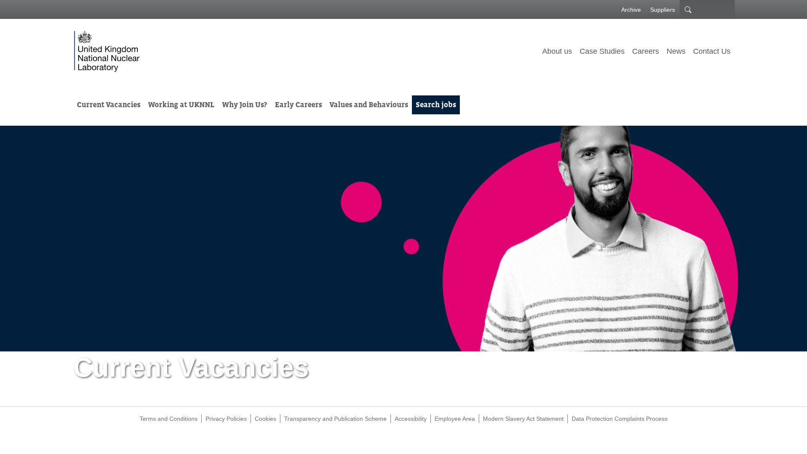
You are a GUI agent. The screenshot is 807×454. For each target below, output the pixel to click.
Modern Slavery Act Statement (523, 418)
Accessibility (411, 418)
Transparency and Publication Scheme (335, 418)
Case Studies (602, 51)
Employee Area (455, 418)
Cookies (265, 418)
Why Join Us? (244, 104)
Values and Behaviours (369, 104)
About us (557, 51)
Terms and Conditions (169, 418)
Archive (631, 9)
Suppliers (662, 9)
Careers (645, 51)
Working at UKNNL (181, 104)
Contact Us (712, 51)
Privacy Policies (226, 418)
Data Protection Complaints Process (619, 418)
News (676, 51)
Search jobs (436, 104)
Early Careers (298, 104)
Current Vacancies (108, 104)
